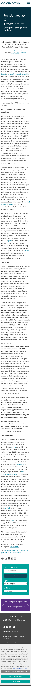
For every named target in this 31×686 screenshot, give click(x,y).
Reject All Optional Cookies (15, 676)
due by (24, 103)
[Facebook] (7, 627)
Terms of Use (23, 668)
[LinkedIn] (10, 627)
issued (3, 74)
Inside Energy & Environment (15, 620)
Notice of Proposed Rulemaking (18, 74)
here (12, 520)
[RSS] (4, 627)
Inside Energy (11, 50)
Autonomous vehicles (11, 550)
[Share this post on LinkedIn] (15, 558)
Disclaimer (15, 631)
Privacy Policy (7, 631)
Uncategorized (15, 54)
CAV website (14, 547)
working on (20, 464)
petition (26, 250)
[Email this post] (6, 558)
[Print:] (2, 558)
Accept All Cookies (15, 681)
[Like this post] (12, 558)
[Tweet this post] (9, 558)
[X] (14, 627)
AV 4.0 (13, 447)
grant (10, 241)
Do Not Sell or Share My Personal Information (15, 671)
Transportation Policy (18, 52)
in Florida (8, 508)
